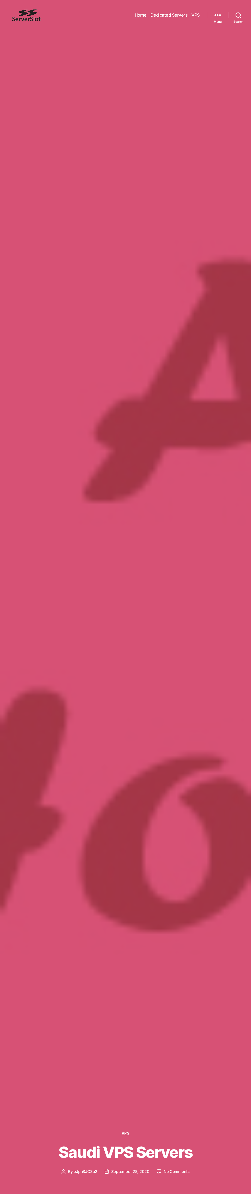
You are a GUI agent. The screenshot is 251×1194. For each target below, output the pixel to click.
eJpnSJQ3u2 (85, 1171)
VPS (195, 15)
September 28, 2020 (130, 1171)
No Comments (176, 1171)
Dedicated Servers (169, 15)
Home (141, 15)
